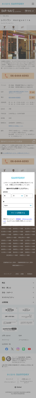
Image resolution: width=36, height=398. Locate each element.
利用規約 (18, 219)
